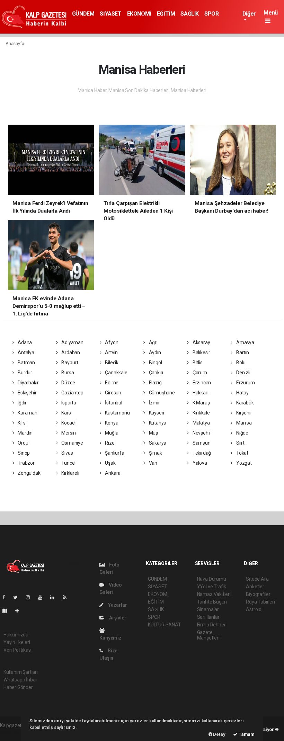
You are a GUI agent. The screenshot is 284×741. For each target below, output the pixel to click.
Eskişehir (26, 392)
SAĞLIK (189, 13)
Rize (109, 443)
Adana (24, 342)
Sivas (66, 453)
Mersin (68, 433)
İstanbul (113, 402)
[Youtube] (43, 597)
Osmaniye (71, 443)
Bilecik (111, 362)
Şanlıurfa (114, 453)
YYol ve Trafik (211, 586)
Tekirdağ (201, 453)
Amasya (244, 342)
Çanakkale (115, 372)
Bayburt (69, 362)
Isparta (68, 402)
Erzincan (201, 382)
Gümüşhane (161, 392)
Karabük (244, 402)
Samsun (201, 443)
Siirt (240, 443)
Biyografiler (258, 594)
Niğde (241, 433)
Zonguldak (28, 473)
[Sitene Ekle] (20, 611)
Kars (65, 413)
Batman (26, 362)
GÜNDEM (83, 13)
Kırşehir (243, 413)
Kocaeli (68, 423)
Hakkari (200, 392)
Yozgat (243, 463)
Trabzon (26, 463)
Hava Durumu (211, 579)
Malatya (201, 423)
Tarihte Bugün (212, 602)
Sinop (23, 453)
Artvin (111, 352)
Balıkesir (201, 352)
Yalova (199, 463)
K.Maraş (201, 402)
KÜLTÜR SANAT (164, 624)
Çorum (199, 372)
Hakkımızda (15, 634)
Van (152, 463)
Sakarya (157, 443)
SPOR (211, 13)
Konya (111, 423)
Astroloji (254, 609)
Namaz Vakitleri (214, 594)
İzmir (154, 402)
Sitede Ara (257, 579)
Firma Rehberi (212, 624)
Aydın (154, 352)
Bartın (242, 352)
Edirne (111, 382)
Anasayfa (15, 43)
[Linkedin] (55, 597)
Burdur (24, 372)
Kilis (21, 423)
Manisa (243, 423)
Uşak (110, 463)
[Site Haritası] (7, 611)
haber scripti (13, 732)
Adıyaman (71, 342)
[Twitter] (18, 597)
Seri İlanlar (208, 617)
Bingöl (155, 362)
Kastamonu (117, 413)
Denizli (242, 372)
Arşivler (117, 618)
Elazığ (154, 382)
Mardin (25, 433)
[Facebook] (6, 597)
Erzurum (245, 382)
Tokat (241, 453)
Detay (218, 734)
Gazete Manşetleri (208, 635)
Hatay (242, 392)
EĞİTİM (166, 13)
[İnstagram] (31, 597)
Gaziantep (71, 392)
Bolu (240, 362)
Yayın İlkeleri (16, 642)
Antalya (25, 352)
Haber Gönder (18, 687)
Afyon (111, 342)
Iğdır (22, 402)
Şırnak (155, 453)
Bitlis (197, 362)
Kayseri (156, 413)
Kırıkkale (201, 413)
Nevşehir (201, 433)
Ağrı (153, 342)
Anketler (255, 586)
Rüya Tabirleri (260, 602)
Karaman (27, 413)
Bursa (67, 372)
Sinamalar (208, 609)
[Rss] (67, 597)
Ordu (22, 443)
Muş (153, 433)
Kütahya (157, 423)
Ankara (112, 473)
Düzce (67, 382)
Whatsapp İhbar (20, 679)
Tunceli (68, 463)
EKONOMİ (139, 13)
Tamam (246, 734)
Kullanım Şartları (20, 672)
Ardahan (70, 352)
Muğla (111, 433)
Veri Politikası (17, 650)
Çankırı (155, 372)
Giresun (112, 392)
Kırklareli (69, 473)
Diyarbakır (28, 382)
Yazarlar (117, 605)
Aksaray (201, 342)
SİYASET (110, 13)
